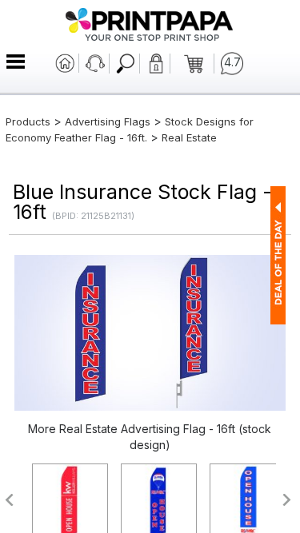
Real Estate (189, 137)
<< (8, 500)
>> (288, 500)
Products (28, 121)
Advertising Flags (107, 121)
